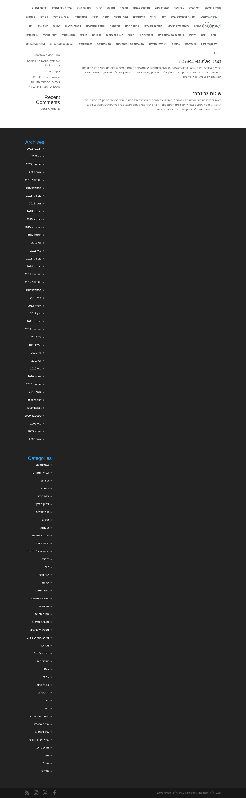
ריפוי (163, 16)
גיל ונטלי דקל (209, 44)
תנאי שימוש (162, 7)
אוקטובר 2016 (33, 180)
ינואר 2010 (35, 392)
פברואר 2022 (34, 164)
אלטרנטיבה (104, 44)
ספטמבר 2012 (33, 289)
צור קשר (179, 7)
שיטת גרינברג (208, 16)
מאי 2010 (36, 368)
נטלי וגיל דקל (61, 16)
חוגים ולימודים (114, 34)
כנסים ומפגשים (95, 25)
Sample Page (212, 7)
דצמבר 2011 (34, 321)
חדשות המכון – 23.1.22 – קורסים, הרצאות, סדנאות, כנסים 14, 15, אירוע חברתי (44, 82)
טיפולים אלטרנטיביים (171, 34)
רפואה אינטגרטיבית (183, 16)
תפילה (111, 7)
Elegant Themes (197, 792)
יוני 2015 (36, 242)
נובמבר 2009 (34, 407)
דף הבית (194, 7)
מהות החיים (132, 25)
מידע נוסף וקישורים (205, 25)
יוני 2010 (36, 360)
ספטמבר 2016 (33, 187)
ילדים (214, 34)
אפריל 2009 (35, 431)
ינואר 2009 (35, 439)
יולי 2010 (36, 352)
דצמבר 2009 (34, 399)
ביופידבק (190, 44)
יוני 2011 (36, 337)
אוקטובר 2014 (33, 274)
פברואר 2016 (34, 195)
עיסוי (95, 16)
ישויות (56, 25)
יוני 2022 (36, 156)
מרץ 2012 (36, 313)
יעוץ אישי (42, 25)
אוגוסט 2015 (34, 234)
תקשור (124, 7)
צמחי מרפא (121, 16)
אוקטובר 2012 (33, 282)
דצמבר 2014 (34, 266)
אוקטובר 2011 (33, 329)
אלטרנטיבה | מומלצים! (130, 44)
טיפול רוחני (146, 34)
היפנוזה (96, 34)
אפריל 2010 (35, 376)
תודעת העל (84, 7)
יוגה (203, 34)
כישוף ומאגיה (73, 25)
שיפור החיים (39, 7)
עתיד (106, 16)
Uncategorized (35, 44)
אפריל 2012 (35, 305)
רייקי (153, 16)
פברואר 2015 (34, 258)
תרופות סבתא (141, 7)
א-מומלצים (85, 44)
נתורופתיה (81, 16)
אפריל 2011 (35, 345)
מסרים (44, 16)
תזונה (99, 7)
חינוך (131, 34)
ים (30, 25)
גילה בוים (32, 34)
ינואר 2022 (35, 172)
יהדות (192, 34)
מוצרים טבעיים (153, 25)
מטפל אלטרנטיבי (178, 25)
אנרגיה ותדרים (158, 44)
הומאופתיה (68, 34)
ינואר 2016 (35, 203)
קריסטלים (139, 16)
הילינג (83, 34)
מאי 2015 (36, 250)
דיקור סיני (54, 71)
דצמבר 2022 (34, 148)
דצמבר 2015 (34, 211)
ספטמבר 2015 (33, 227)
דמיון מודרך (50, 34)
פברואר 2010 (34, 384)
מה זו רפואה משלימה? (47, 55)
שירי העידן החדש (62, 7)
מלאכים (30, 16)
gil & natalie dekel (61, 44)
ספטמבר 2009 (33, 415)
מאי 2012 (36, 297)
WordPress (164, 792)
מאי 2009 (36, 423)
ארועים (176, 44)
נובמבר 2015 (34, 219)
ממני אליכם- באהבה (200, 61)
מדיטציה (115, 25)
